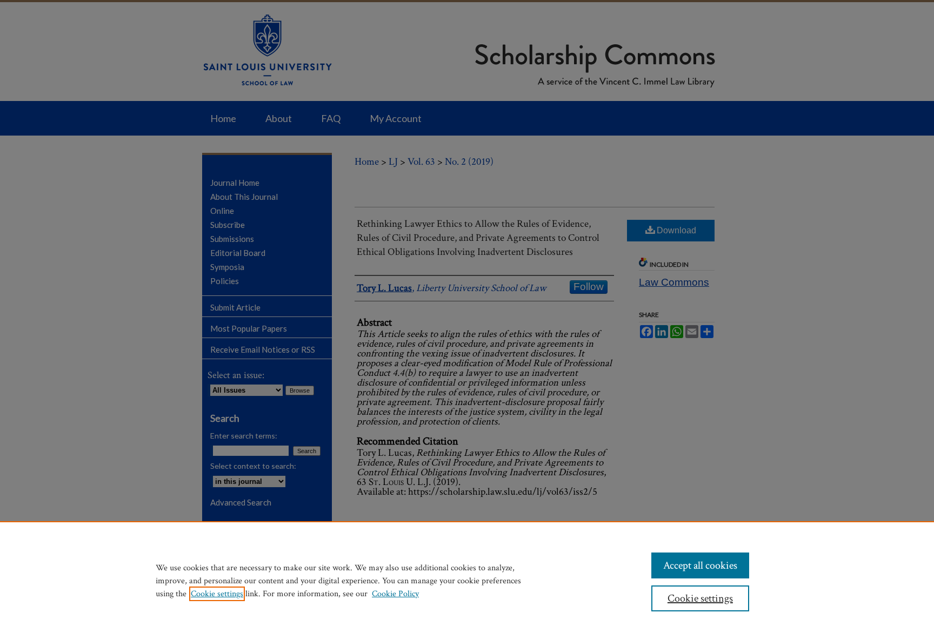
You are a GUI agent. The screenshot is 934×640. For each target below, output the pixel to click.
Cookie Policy (395, 593)
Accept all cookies (700, 565)
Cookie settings (217, 593)
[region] (467, 580)
